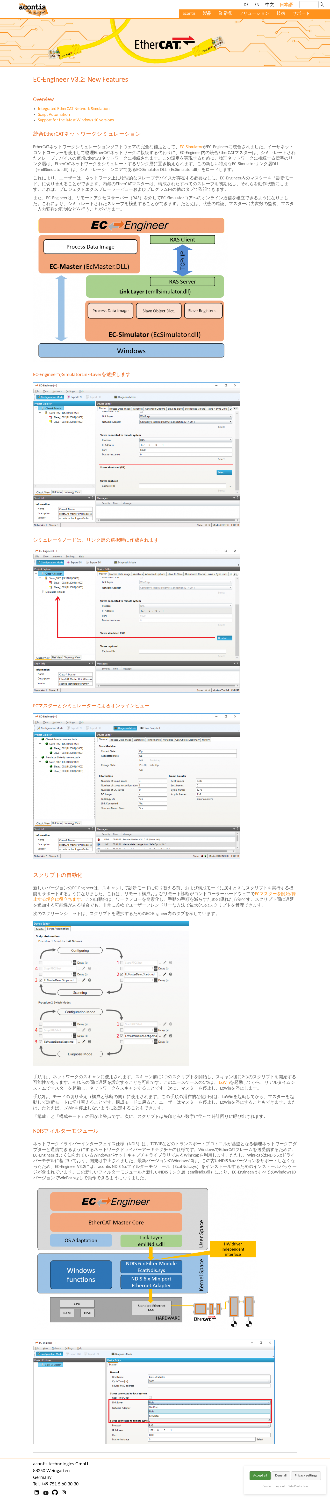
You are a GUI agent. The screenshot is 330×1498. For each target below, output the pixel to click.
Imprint (280, 1486)
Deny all (281, 1475)
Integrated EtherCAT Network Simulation (73, 109)
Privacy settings (306, 1475)
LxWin (224, 1082)
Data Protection (298, 1486)
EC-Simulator (191, 147)
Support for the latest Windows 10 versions (76, 120)
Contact (268, 1486)
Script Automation (54, 114)
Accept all (260, 1475)
